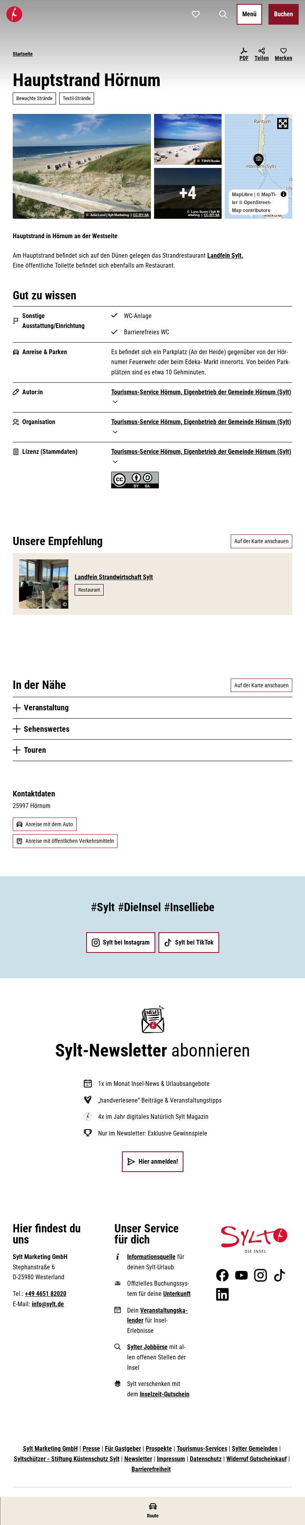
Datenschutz (206, 1459)
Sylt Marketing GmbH (50, 1448)
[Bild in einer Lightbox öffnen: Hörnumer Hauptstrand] (82, 166)
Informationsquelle (151, 1257)
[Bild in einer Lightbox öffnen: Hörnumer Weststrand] (188, 193)
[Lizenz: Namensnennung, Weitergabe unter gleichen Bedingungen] (135, 486)
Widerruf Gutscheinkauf (256, 1459)
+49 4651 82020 (45, 1294)
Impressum (171, 1459)
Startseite (23, 54)
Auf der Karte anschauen (261, 541)
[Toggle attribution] (283, 194)
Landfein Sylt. (225, 255)
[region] (258, 166)
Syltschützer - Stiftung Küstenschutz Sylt (67, 1459)
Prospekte (159, 1448)
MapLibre (242, 194)
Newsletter (138, 1459)
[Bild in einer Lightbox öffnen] (254, 1239)
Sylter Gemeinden (255, 1448)
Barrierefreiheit (151, 1469)
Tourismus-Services (202, 1448)
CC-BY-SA (141, 215)
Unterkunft (177, 1294)
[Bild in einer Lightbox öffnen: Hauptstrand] (188, 139)
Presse (91, 1448)
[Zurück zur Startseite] (14, 14)
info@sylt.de (48, 1304)
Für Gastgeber (123, 1448)
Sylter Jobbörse (147, 1347)
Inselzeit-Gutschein (164, 1394)
